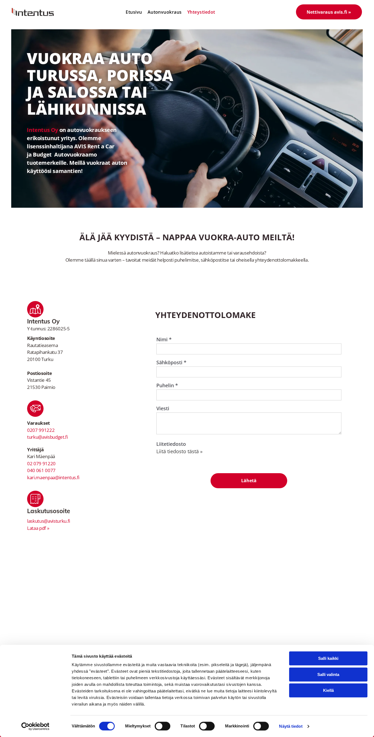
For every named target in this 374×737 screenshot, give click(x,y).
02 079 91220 (41, 463)
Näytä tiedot (290, 726)
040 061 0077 (41, 470)
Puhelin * (167, 385)
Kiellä (328, 690)
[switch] (162, 726)
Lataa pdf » (38, 528)
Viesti (162, 408)
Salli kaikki (328, 658)
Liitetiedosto (171, 444)
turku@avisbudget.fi (47, 437)
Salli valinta (328, 674)
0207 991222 (40, 430)
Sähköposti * (171, 362)
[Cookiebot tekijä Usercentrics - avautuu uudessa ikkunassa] (35, 726)
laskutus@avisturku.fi (48, 521)
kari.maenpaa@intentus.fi (53, 477)
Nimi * (164, 339)
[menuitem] (134, 12)
